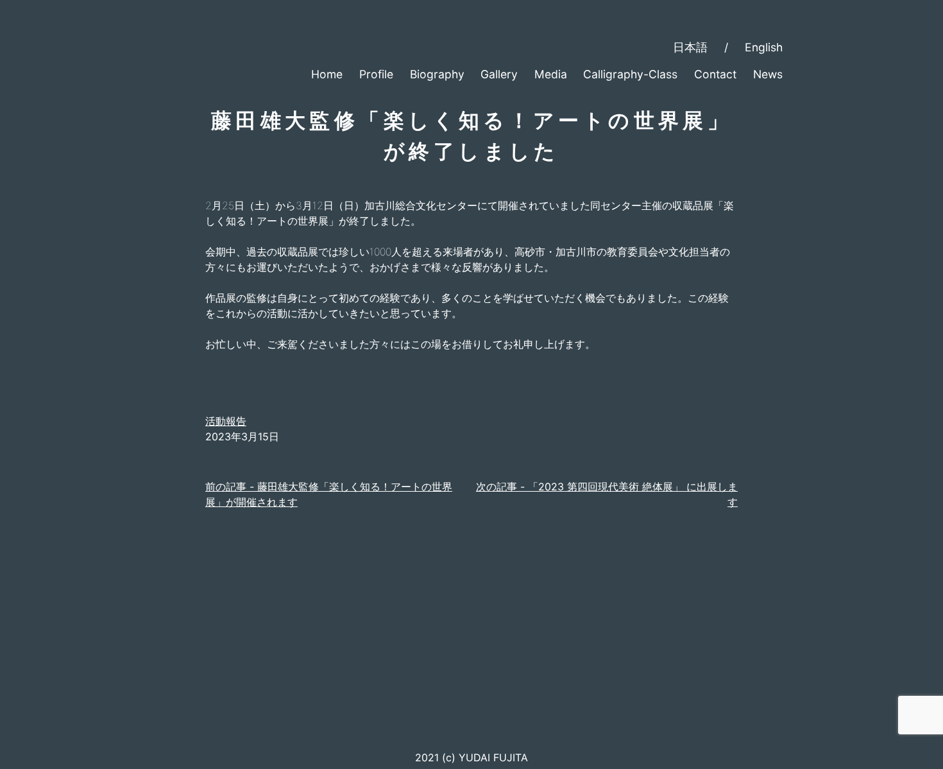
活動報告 (225, 421)
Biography (437, 74)
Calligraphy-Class (630, 74)
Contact (715, 74)
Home (327, 74)
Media (550, 74)
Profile (376, 74)
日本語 (690, 47)
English (764, 47)
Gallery (499, 74)
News (768, 74)
